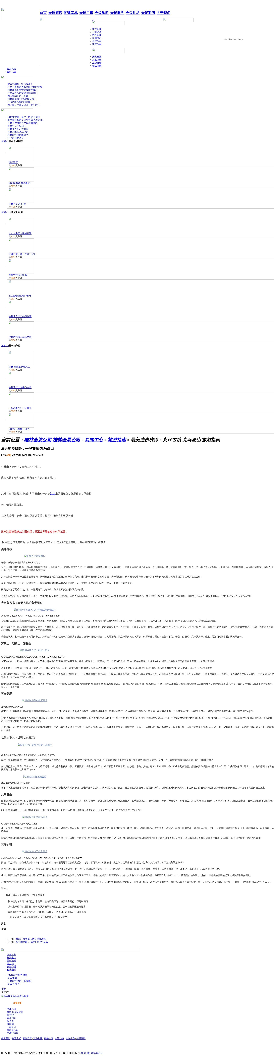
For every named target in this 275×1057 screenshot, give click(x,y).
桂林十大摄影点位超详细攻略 (22, 123)
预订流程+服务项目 (17, 975)
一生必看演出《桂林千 (20, 408)
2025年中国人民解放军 (20, 233)
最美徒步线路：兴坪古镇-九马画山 (25, 120)
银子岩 (10, 1021)
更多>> (5, 141)
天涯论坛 (11, 1027)
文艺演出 (96, 59)
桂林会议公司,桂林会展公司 (52, 439)
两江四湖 (11, 1018)
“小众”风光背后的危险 (19, 102)
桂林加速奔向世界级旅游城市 (22, 90)
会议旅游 (59, 1038)
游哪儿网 (11, 1009)
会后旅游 (11, 68)
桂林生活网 (12, 1030)
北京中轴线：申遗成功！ (20, 84)
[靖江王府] (21, 153)
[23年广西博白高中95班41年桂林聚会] (21, 328)
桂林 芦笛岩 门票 (17, 204)
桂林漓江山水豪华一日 (20, 387)
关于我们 (5, 1038)
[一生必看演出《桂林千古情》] (21, 399)
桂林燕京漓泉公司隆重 (20, 316)
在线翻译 (11, 969)
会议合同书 (13, 984)
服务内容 (48, 1038)
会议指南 (96, 41)
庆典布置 (96, 56)
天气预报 (11, 960)
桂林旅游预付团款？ (18, 135)
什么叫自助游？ (16, 138)
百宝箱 (10, 963)
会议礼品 (11, 71)
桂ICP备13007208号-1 (92, 1053)
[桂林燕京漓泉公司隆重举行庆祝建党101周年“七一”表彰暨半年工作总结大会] (21, 307)
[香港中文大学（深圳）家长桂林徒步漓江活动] (21, 245)
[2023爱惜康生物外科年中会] (21, 286)
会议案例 (12, 978)
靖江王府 (13, 162)
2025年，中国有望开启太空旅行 (24, 105)
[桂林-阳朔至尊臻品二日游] (21, 357)
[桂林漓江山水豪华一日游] (21, 378)
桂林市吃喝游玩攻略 (18, 132)
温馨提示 (96, 38)
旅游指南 (96, 44)
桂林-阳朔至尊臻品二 (19, 367)
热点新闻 (96, 35)
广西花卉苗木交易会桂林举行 (22, 93)
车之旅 (10, 1015)
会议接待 (96, 65)
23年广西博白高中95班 (20, 337)
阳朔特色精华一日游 (19, 429)
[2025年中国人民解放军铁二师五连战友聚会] (21, 224)
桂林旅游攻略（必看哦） (20, 981)
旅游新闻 (96, 29)
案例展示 (27, 1038)
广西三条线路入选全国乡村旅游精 (25, 87)
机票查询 (11, 957)
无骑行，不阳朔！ (17, 126)
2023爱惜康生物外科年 (20, 295)
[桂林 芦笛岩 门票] (21, 195)
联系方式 (16, 1038)
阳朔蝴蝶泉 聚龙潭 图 (19, 183)
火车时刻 (11, 954)
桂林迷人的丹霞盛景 (18, 129)
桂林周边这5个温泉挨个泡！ (22, 99)
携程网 (10, 1024)
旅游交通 (11, 966)
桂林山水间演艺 (15, 1012)
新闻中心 (94, 439)
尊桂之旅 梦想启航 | (19, 275)
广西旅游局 (12, 1033)
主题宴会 (96, 62)
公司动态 (96, 32)
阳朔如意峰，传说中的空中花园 (24, 117)
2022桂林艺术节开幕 (18, 96)
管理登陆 (81, 1038)
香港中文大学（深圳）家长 (22, 254)
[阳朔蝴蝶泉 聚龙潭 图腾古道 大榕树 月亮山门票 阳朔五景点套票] (21, 174)
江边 (52, 493)
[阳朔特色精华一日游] (21, 420)
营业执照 (38, 1038)
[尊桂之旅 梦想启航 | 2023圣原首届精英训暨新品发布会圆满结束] (21, 266)
